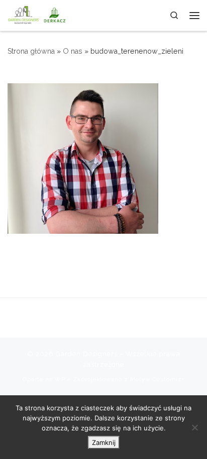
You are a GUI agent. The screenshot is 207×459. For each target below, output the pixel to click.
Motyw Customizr (157, 379)
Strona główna (31, 51)
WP (60, 379)
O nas (72, 51)
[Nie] (194, 427)
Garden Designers (87, 354)
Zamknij (104, 442)
